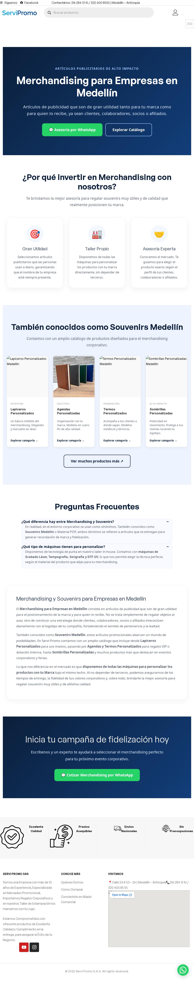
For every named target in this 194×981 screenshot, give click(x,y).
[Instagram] (34, 947)
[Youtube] (24, 947)
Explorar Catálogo (129, 129)
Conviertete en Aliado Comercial (76, 899)
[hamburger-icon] (189, 24)
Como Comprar (72, 889)
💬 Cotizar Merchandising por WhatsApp (97, 775)
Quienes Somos (72, 882)
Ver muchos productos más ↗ (97, 461)
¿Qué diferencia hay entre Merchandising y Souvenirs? (67, 521)
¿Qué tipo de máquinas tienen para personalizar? (63, 546)
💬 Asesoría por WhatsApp (72, 129)
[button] (183, 970)
